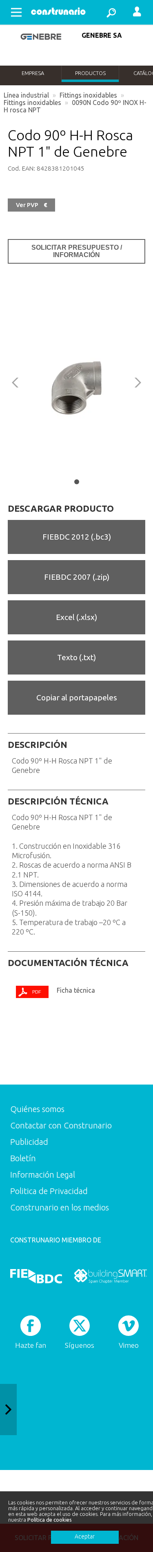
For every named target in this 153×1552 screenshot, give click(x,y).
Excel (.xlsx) (76, 617)
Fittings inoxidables (88, 95)
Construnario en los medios (59, 1207)
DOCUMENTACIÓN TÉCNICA (68, 963)
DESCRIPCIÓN (37, 745)
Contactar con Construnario (61, 1125)
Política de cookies (49, 1519)
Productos (90, 73)
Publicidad (29, 1141)
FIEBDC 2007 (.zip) (76, 576)
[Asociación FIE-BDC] (36, 1276)
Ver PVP (31, 205)
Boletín (23, 1158)
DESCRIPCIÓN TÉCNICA (58, 801)
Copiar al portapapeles (76, 697)
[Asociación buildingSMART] (110, 1276)
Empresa (33, 73)
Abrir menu (16, 12)
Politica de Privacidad (49, 1191)
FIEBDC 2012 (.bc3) (76, 536)
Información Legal (42, 1174)
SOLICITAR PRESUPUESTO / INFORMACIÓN (76, 251)
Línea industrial (26, 95)
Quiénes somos (37, 1109)
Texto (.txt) (76, 657)
